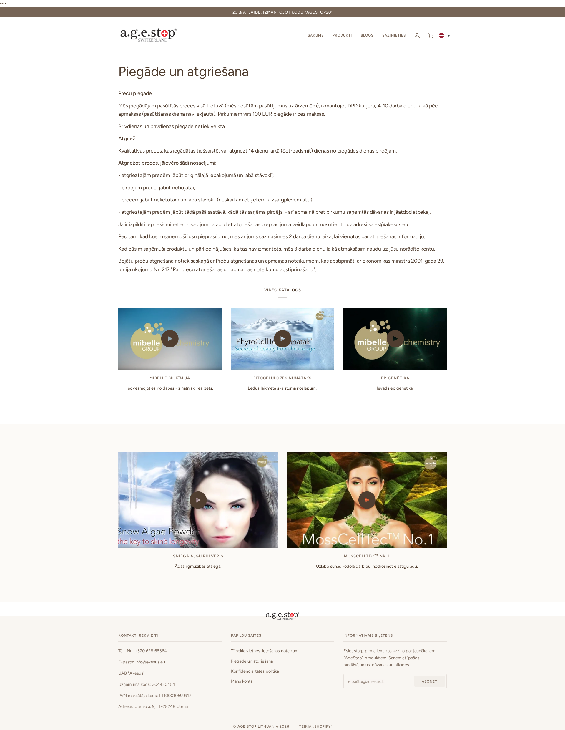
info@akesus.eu (150, 662)
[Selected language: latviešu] (444, 35)
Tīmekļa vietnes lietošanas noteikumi (265, 650)
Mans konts (241, 681)
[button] (444, 35)
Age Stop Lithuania (257, 726)
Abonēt (429, 681)
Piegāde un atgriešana (252, 661)
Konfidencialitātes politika (255, 671)
